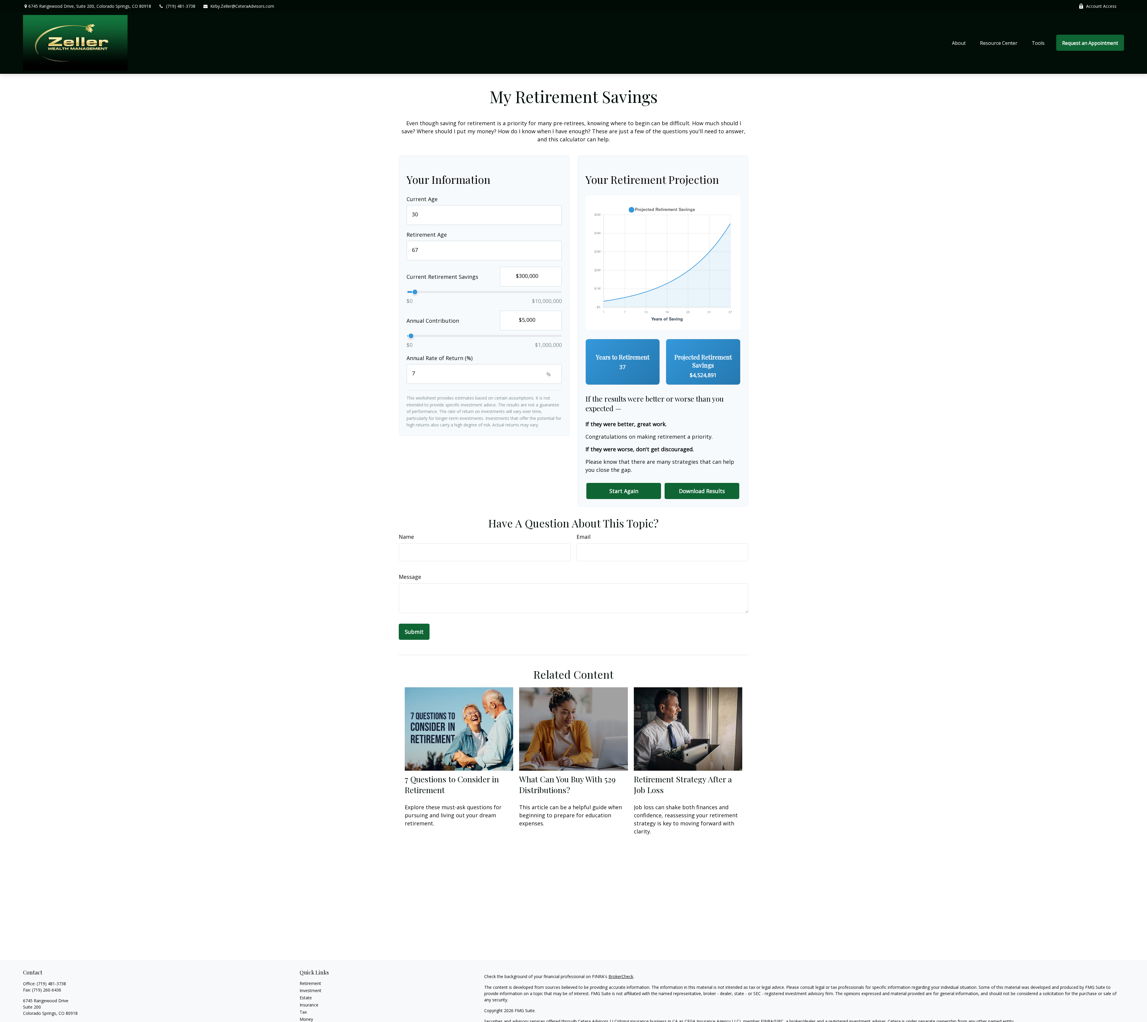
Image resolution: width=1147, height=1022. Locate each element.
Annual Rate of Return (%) (440, 358)
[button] (958, 42)
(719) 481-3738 (180, 6)
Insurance (309, 1005)
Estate (306, 997)
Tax (303, 1012)
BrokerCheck (620, 976)
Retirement (310, 983)
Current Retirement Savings (442, 276)
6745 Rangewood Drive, (89, 6)
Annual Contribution (433, 320)
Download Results (702, 491)
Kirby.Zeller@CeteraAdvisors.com (242, 6)
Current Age (422, 199)
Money (306, 1019)
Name (406, 536)
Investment (310, 990)
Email (583, 536)
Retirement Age (427, 234)
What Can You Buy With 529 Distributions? (567, 784)
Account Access (1101, 6)
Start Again (623, 491)
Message (410, 576)
